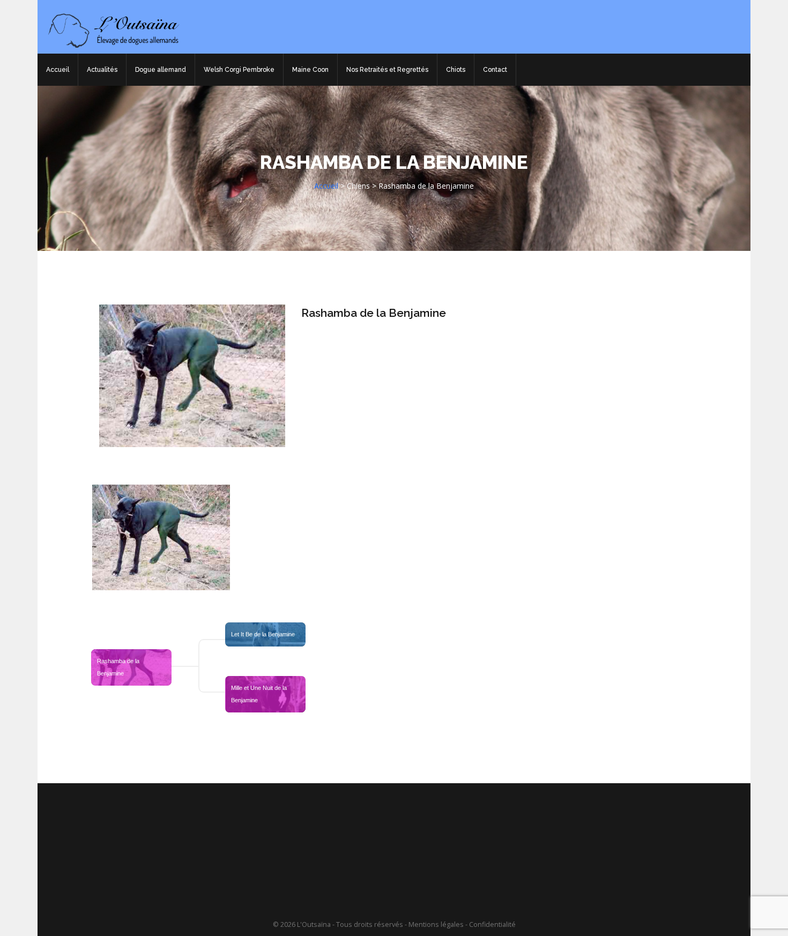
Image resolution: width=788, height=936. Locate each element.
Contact (495, 69)
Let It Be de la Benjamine (263, 634)
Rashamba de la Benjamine (373, 313)
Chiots (455, 69)
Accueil (57, 69)
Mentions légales (436, 924)
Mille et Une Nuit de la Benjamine (259, 694)
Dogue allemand (160, 69)
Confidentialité (492, 924)
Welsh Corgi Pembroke (239, 69)
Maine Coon (310, 69)
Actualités (102, 69)
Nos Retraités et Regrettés (387, 69)
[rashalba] (161, 537)
